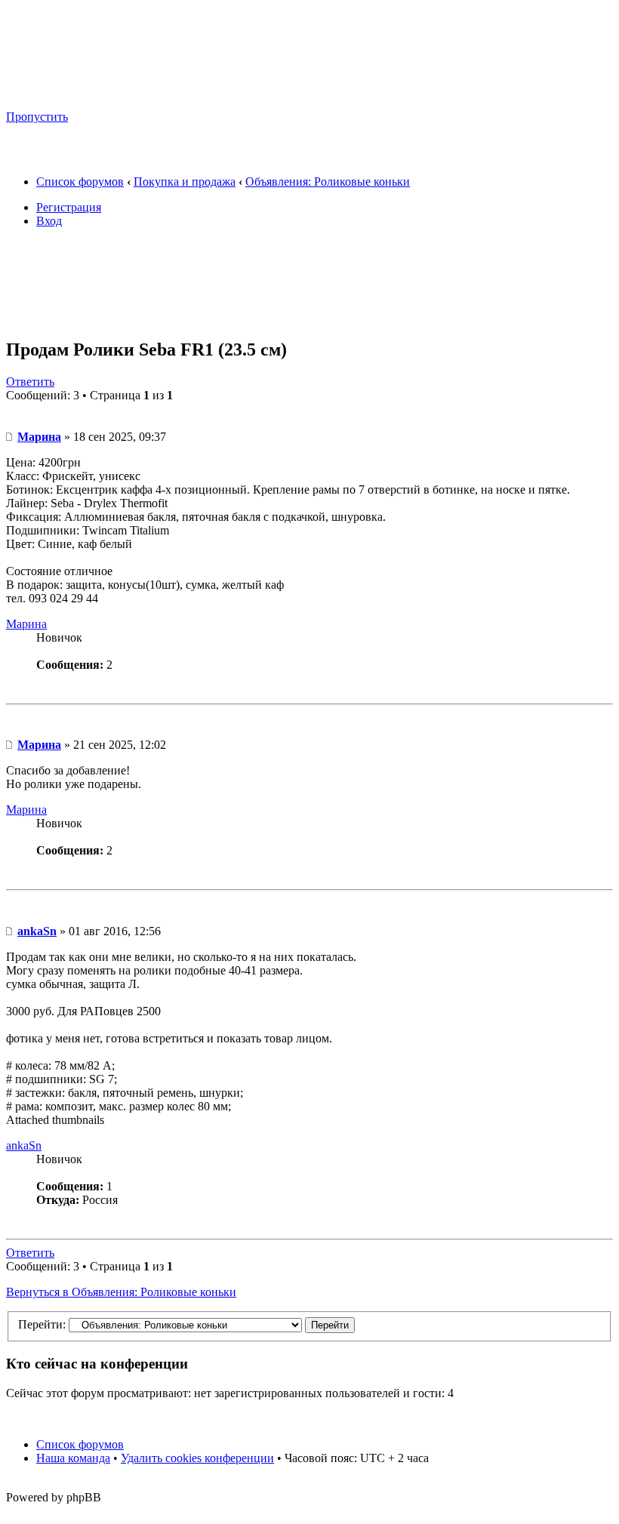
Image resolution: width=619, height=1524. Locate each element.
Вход (49, 220)
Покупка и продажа (185, 181)
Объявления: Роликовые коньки (327, 181)
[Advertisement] (281, 288)
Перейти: (42, 1324)
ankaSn (37, 931)
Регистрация (68, 207)
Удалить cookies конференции (197, 1458)
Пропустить (37, 116)
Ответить (30, 381)
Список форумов (80, 181)
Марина (39, 436)
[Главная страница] (151, 91)
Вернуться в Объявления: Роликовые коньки (121, 1291)
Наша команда (73, 1458)
